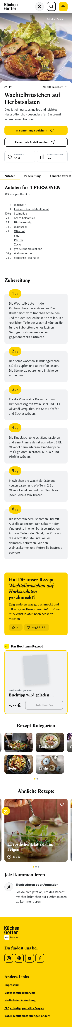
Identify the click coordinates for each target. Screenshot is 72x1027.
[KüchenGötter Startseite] (10, 6)
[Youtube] (29, 958)
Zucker (18, 244)
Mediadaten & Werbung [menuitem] (20, 1000)
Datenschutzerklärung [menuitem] (19, 992)
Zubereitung (32, 176)
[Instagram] (8, 958)
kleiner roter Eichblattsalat (31, 209)
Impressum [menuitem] (12, 985)
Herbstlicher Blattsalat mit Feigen (31, 847)
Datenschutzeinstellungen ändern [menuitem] (27, 1016)
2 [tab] (37, 779)
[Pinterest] (19, 958)
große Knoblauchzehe (28, 249)
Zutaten (9, 176)
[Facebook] (39, 958)
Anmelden (50, 884)
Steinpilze (20, 213)
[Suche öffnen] (51, 6)
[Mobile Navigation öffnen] (63, 6)
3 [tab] (38, 867)
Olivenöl (19, 231)
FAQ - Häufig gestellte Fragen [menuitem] (24, 1008)
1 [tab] (34, 779)
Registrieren (25, 884)
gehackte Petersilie (26, 257)
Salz (16, 235)
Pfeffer (18, 240)
